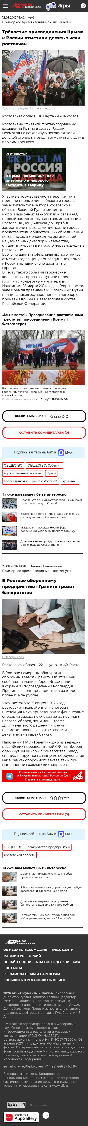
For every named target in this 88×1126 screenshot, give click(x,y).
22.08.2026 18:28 (14, 566)
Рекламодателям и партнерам (31, 974)
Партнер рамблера (40, 1105)
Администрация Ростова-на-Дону (28, 108)
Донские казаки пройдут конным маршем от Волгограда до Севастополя (50, 543)
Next (79, 353)
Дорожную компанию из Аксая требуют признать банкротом (47, 875)
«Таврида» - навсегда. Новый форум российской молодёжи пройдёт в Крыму (48, 529)
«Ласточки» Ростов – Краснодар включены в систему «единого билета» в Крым (50, 515)
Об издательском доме (25, 950)
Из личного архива (20, 399)
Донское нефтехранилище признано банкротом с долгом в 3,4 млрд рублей (47, 903)
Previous (7, 353)
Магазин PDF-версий (22, 956)
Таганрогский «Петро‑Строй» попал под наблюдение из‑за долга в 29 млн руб (48, 916)
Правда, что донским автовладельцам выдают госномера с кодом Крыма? (51, 501)
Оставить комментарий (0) (44, 433)
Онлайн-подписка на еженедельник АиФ (41, 962)
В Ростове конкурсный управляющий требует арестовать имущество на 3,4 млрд (51, 889)
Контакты (12, 968)
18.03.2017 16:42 (13, 18)
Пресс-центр (61, 950)
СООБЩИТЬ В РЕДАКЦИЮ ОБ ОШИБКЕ (35, 980)
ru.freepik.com (13, 657)
